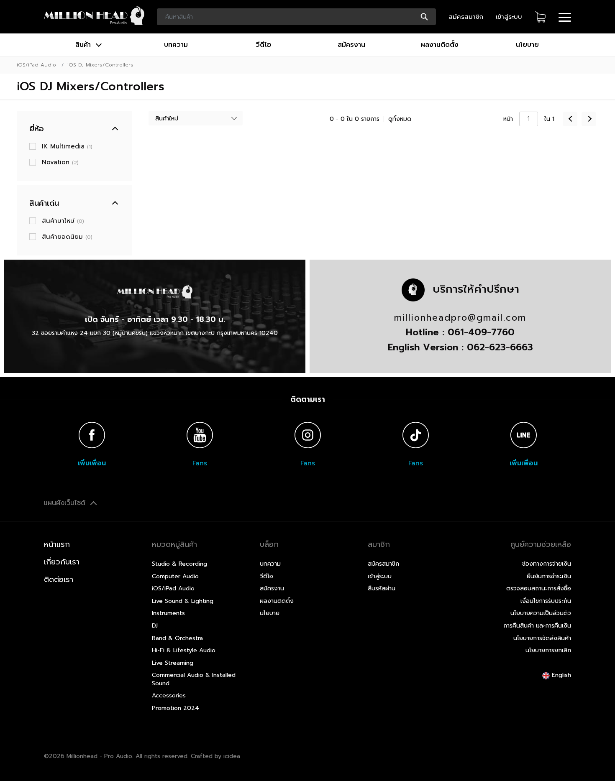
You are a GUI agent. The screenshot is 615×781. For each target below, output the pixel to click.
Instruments (168, 613)
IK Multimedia (67, 146)
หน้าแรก (57, 544)
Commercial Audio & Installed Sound (194, 679)
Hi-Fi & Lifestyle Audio (183, 650)
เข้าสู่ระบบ (509, 16)
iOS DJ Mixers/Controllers (100, 65)
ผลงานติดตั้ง (439, 45)
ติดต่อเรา (58, 579)
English (560, 675)
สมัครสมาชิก (465, 16)
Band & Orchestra (177, 638)
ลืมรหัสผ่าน (381, 588)
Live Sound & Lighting (182, 601)
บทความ (176, 45)
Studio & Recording (179, 563)
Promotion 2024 (175, 708)
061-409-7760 (481, 332)
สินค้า (84, 45)
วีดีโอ (264, 45)
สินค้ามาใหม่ (63, 220)
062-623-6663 (500, 347)
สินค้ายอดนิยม (67, 236)
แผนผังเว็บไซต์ (66, 503)
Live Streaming (172, 662)
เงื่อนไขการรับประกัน (545, 601)
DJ (155, 625)
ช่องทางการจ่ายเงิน (546, 563)
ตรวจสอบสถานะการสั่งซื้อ (538, 588)
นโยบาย (527, 45)
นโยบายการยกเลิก (548, 650)
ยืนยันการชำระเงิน (549, 576)
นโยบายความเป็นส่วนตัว (540, 613)
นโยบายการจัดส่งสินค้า (542, 638)
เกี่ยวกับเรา (61, 562)
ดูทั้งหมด (399, 119)
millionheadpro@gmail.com (460, 317)
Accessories (169, 695)
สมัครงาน (351, 45)
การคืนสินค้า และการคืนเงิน (537, 625)
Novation (60, 162)
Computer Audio (175, 576)
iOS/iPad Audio (36, 65)
